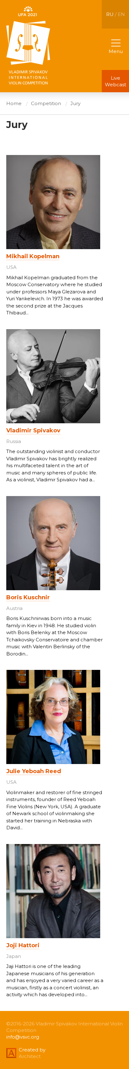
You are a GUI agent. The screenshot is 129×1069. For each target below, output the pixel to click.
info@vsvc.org (22, 1037)
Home (14, 103)
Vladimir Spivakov (33, 430)
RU (110, 14)
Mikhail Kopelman (32, 256)
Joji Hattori (22, 945)
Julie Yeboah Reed (33, 771)
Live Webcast (115, 81)
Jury (75, 103)
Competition (46, 103)
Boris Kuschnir (28, 597)
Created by (32, 1050)
